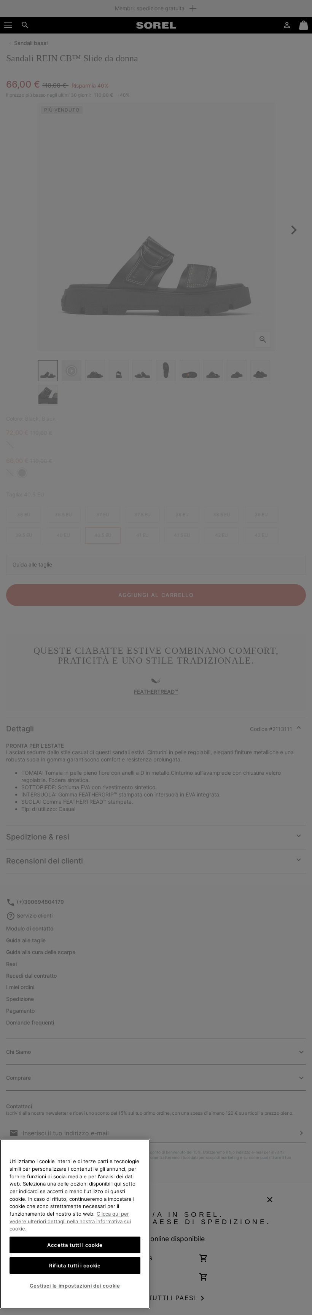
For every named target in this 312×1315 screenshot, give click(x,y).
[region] (75, 1224)
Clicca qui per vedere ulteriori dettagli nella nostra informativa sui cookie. (70, 1221)
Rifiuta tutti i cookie (74, 1265)
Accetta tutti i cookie (74, 1245)
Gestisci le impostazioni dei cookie (75, 1286)
